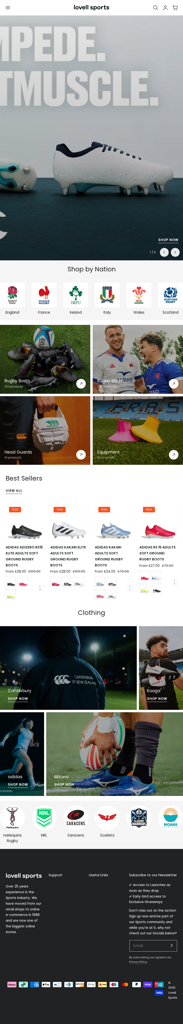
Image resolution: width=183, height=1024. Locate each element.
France (44, 312)
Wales (138, 312)
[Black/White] (11, 582)
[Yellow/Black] (11, 594)
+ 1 (130, 588)
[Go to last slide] (164, 252)
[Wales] (139, 295)
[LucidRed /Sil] (100, 594)
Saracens (75, 835)
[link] (139, 817)
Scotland (170, 312)
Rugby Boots (17, 381)
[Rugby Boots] (45, 359)
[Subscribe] (171, 945)
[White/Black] (112, 594)
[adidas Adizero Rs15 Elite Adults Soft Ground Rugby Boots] (24, 522)
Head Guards (18, 452)
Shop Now (168, 240)
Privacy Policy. (138, 962)
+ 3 (40, 588)
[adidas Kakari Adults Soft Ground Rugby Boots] (113, 522)
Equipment (108, 452)
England (12, 312)
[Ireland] (75, 295)
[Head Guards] (45, 430)
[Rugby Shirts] (138, 359)
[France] (44, 295)
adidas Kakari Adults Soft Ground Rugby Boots (109, 556)
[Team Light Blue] (100, 582)
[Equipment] (138, 430)
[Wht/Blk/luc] (79, 582)
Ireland (76, 312)
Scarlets (107, 835)
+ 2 (174, 582)
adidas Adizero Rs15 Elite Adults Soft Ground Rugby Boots (24, 556)
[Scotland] (170, 295)
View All (14, 490)
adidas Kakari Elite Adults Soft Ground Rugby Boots (68, 556)
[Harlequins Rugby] (12, 817)
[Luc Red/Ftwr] (23, 582)
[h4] (68, 668)
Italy (107, 312)
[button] (7, 7)
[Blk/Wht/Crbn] (112, 582)
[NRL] (44, 817)
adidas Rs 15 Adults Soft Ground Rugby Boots (157, 553)
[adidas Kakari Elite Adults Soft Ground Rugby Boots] (69, 522)
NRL (44, 835)
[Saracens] (75, 817)
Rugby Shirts (109, 381)
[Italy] (107, 295)
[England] (12, 295)
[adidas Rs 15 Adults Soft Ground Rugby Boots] (158, 522)
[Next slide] (175, 252)
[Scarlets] (107, 817)
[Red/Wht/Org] (144, 576)
